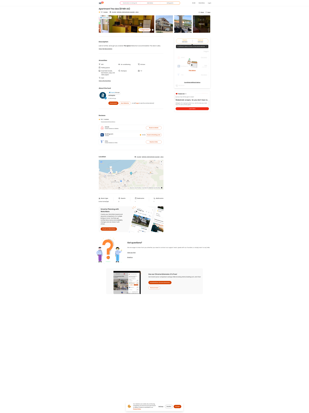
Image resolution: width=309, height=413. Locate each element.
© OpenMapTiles (145, 187)
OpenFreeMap (138, 187)
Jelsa (136, 12)
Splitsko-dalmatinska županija (126, 12)
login (137, 103)
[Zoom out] (161, 164)
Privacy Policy (137, 409)
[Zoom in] (161, 162)
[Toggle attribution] (162, 188)
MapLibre (132, 187)
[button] (194, 3)
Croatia (114, 12)
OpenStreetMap (156, 187)
